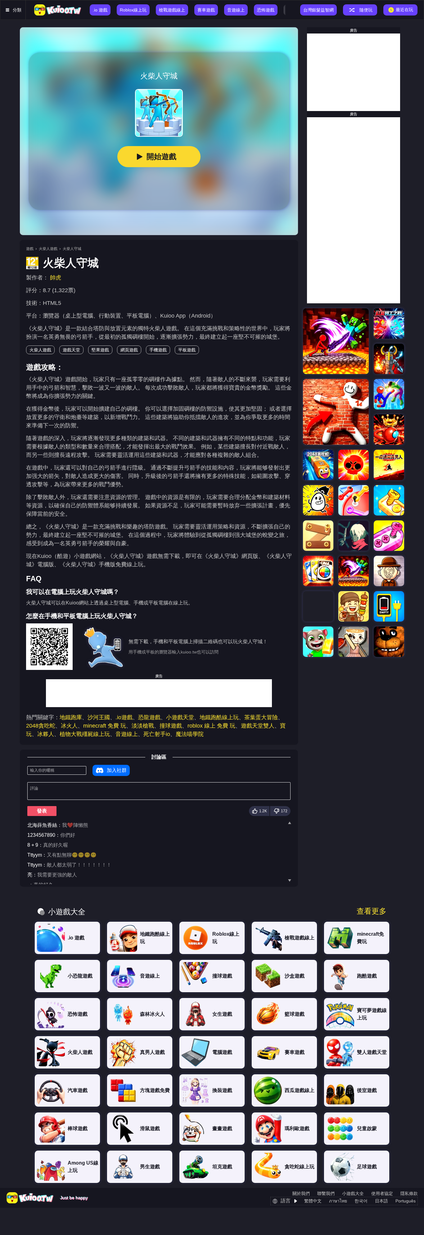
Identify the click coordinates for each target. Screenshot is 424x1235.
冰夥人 (45, 734)
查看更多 (371, 911)
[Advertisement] (159, 693)
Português (405, 1200)
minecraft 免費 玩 (104, 726)
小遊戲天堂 (180, 717)
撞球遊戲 (171, 726)
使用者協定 (382, 1193)
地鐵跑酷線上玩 (219, 717)
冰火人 (69, 726)
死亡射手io (156, 734)
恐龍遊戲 (149, 717)
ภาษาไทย (338, 1200)
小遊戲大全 (353, 1193)
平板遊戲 (187, 349)
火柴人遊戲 (48, 249)
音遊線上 (126, 734)
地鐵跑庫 (71, 717)
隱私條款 (409, 1193)
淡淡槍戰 (143, 726)
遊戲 (30, 249)
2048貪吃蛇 (40, 726)
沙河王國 (99, 717)
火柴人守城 (72, 249)
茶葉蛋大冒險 (261, 717)
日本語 (381, 1200)
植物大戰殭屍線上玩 (85, 734)
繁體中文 (313, 1200)
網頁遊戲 (129, 349)
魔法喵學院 (190, 734)
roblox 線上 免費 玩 (211, 726)
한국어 (361, 1200)
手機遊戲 (158, 349)
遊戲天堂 (71, 349)
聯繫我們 (326, 1193)
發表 (42, 811)
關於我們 (301, 1193)
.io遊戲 (124, 717)
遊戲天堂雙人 (257, 726)
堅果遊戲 (100, 349)
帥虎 (55, 277)
